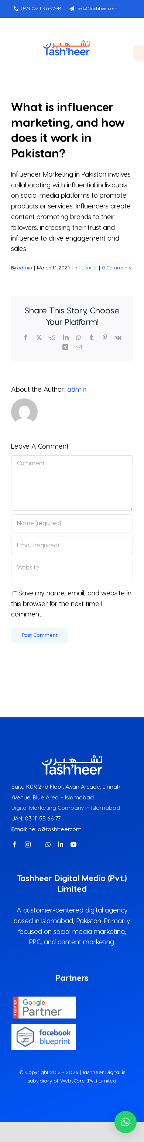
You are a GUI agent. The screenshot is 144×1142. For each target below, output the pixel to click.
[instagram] (28, 844)
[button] (125, 1122)
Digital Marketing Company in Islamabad (65, 808)
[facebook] (14, 844)
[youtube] (73, 844)
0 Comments (116, 268)
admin (24, 268)
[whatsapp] (48, 844)
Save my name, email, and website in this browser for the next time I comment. (71, 604)
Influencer (86, 268)
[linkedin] (60, 844)
